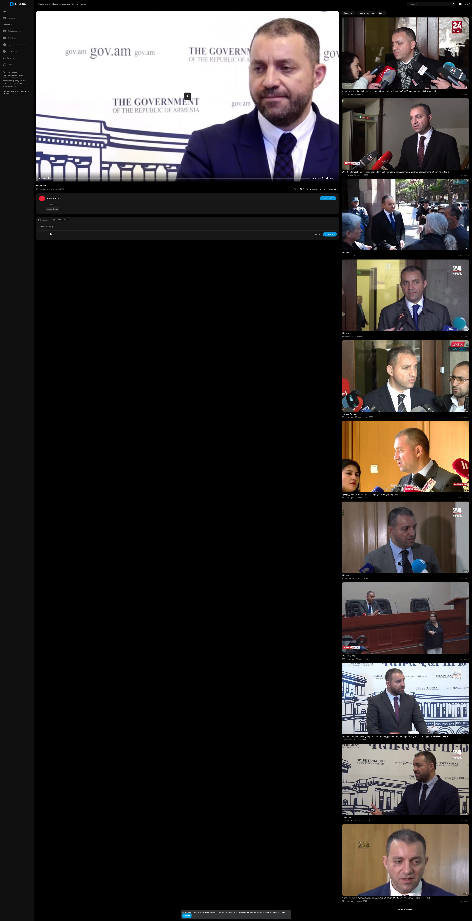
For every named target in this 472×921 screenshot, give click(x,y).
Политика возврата (10, 72)
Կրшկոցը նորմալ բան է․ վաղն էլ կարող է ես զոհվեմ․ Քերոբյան (370, 494)
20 (322, 178)
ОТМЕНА (317, 234)
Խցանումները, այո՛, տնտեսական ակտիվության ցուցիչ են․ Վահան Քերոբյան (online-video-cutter (387, 898)
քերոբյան (346, 817)
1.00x (319, 178)
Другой (75, 3)
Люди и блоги (44, 3)
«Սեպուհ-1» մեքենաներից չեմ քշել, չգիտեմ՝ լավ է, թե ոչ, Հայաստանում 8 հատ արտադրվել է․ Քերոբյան (389, 91)
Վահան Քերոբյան (350, 414)
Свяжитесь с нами (15, 84)
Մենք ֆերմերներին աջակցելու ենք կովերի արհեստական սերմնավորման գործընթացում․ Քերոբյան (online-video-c (395, 172)
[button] (467, 4)
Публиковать (330, 234)
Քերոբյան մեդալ (349, 656)
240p (330, 168)
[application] (187, 96)
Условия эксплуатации (11, 78)
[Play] (39, 178)
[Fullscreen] (335, 178)
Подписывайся (328, 198)
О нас (5, 84)
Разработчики (8, 87)
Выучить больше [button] (278, 912)
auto (330, 172)
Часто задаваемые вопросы (13, 75)
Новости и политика (61, 3)
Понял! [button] (187, 915)
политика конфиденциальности (14, 81)
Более (83, 3)
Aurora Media (52, 198)
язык (16, 87)
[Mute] (327, 178)
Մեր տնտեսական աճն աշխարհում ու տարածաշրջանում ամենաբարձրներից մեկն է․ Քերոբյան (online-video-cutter (396, 736)
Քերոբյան (346, 252)
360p (331, 178)
